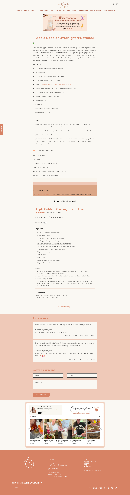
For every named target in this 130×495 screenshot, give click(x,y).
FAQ (85, 465)
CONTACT (51, 459)
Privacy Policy (53, 472)
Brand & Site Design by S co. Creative (93, 474)
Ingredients (39, 229)
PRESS (86, 463)
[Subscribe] (42, 488)
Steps (37, 268)
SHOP (86, 459)
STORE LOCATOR (90, 461)
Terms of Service (54, 474)
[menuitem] (18, 10)
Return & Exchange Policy (57, 476)
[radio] (36, 212)
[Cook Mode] (45, 222)
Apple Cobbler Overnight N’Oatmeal (60, 209)
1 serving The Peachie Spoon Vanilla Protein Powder (54, 243)
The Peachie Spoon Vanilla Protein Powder (56, 84)
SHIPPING (87, 467)
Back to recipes (66, 307)
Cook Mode (38, 222)
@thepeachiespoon (42, 194)
